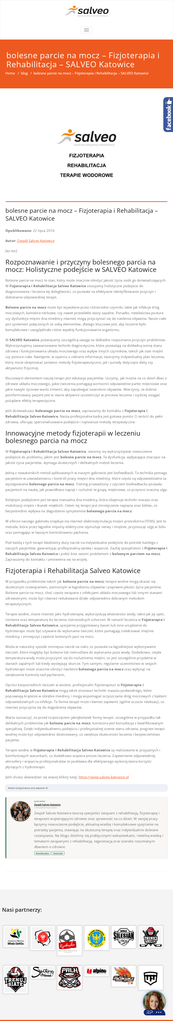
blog (24, 73)
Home (10, 73)
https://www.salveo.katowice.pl (104, 777)
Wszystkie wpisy (42, 853)
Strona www (58, 853)
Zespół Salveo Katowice (35, 240)
